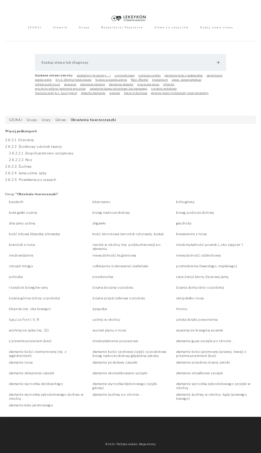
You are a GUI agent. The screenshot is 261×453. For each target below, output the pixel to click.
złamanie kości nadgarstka (183, 75)
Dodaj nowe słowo (216, 27)
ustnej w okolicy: (107, 319)
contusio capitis (149, 75)
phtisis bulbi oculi (47, 84)
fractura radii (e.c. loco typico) (56, 93)
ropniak (114, 93)
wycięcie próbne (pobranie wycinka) (60, 88)
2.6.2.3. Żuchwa (18, 166)
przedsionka (103, 277)
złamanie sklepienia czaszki (31, 373)
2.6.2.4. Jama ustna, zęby (26, 173)
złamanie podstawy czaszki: (115, 362)
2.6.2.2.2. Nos (20, 160)
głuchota (183, 223)
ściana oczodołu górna (111, 80)
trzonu (181, 309)
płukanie (70, 84)
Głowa (60, 120)
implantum (160, 80)
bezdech (16, 202)
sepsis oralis (43, 80)
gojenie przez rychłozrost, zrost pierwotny (180, 93)
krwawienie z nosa (191, 234)
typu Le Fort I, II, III (24, 319)
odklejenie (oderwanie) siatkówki (120, 266)
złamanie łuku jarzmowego (31, 405)
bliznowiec (101, 202)
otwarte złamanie (93, 93)
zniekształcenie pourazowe (115, 341)
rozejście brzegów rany (28, 287)
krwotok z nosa (22, 245)
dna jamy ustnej (22, 223)
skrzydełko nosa (190, 298)
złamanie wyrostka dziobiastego (36, 384)
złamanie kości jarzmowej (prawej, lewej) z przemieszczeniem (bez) (211, 354)
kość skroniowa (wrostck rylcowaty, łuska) (128, 234)
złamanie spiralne (92, 84)
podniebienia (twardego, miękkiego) (206, 266)
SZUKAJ (35, 27)
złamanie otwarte (121, 84)
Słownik (60, 27)
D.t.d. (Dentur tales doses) (74, 80)
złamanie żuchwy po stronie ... (118, 394)
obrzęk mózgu (21, 266)
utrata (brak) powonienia (197, 319)
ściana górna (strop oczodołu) (34, 298)
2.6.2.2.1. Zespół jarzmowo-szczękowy (41, 153)
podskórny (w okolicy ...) (94, 75)
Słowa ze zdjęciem (171, 27)
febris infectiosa (135, 93)
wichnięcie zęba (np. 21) (29, 330)
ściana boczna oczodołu (113, 287)
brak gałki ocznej (23, 212)
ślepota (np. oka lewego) (30, 309)
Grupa (84, 27)
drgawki (99, 223)
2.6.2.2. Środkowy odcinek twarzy (33, 146)
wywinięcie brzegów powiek (199, 330)
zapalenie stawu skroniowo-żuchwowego (118, 88)
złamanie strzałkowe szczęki (199, 373)
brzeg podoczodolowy (195, 212)
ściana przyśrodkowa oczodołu (119, 298)
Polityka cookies (126, 444)
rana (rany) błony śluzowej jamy (202, 277)
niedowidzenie (21, 255)
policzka (16, 277)
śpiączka (100, 309)
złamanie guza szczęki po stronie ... (205, 341)
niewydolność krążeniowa (114, 255)
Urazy (46, 120)
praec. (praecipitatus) (186, 80)
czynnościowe (124, 75)
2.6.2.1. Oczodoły (19, 140)
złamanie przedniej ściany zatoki (203, 362)
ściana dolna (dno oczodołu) (200, 287)
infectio (168, 84)
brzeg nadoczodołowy (111, 212)
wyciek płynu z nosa (109, 330)
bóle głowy (185, 202)
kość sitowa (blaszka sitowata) (34, 234)
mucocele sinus (148, 84)
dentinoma (215, 75)
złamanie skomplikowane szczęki (120, 373)
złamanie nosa (21, 362)
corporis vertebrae (164, 88)
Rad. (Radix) (139, 80)
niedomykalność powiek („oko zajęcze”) (209, 245)
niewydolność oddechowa (198, 255)
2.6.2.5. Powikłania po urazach (30, 180)
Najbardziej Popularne (122, 27)
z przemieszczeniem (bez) (30, 341)
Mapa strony (147, 444)
